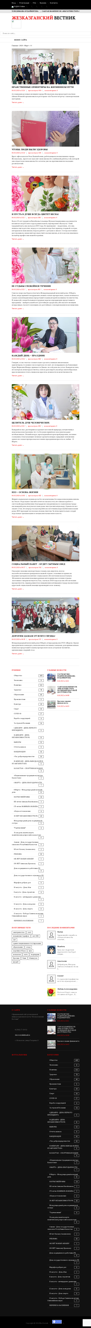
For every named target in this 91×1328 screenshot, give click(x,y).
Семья (28, 947)
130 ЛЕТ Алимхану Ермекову (25, 864)
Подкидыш (35, 954)
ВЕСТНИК (43, 18)
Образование (19, 695)
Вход (14, 3)
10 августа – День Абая (22, 887)
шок (30, 951)
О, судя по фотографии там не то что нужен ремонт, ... (68, 978)
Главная (15, 46)
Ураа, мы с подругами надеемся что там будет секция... (66, 950)
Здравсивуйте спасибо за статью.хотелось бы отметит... (67, 936)
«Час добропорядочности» (24, 756)
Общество (18, 676)
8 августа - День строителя (24, 892)
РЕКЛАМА (18, 854)
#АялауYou (33, 958)
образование (18, 947)
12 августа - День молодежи (24, 904)
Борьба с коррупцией (22, 718)
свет (29, 932)
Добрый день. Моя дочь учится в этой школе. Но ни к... (67, 965)
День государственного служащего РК (29, 875)
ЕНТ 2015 (35, 936)
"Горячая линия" (20, 828)
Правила (43, 3)
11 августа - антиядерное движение (27, 897)
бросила (16, 958)
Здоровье (17, 690)
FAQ (34, 3)
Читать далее (18, 102)
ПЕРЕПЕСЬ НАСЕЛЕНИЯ (23, 921)
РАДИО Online (19, 6)
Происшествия (19, 699)
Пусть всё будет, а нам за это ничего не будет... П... (67, 991)
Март (26, 46)
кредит (16, 962)
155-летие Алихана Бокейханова (26, 802)
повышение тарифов (21, 936)
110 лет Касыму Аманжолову (24, 849)
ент (14, 940)
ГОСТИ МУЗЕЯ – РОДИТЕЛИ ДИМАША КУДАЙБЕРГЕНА (66, 676)
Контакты (54, 3)
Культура (17, 704)
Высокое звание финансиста (64, 702)
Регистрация (24, 3)
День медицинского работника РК (27, 868)
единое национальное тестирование (27, 943)
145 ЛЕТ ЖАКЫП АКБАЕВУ (24, 859)
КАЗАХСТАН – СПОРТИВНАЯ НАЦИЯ (28, 768)
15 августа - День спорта (23, 909)
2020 (21, 46)
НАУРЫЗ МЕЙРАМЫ (22, 797)
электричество (19, 932)
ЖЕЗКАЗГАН (17, 954)
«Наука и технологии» (22, 811)
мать (26, 954)
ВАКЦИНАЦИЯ (19, 752)
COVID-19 (17, 714)
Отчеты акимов (20, 747)
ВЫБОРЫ (17, 742)
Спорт (16, 709)
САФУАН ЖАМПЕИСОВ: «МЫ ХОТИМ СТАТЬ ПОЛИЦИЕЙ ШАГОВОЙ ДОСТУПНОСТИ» (67, 689)
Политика (17, 685)
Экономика (18, 680)
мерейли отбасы (19, 951)
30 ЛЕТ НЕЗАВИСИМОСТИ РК (26, 816)
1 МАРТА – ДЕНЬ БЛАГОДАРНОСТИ (28, 783)
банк (24, 958)
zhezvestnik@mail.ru (22, 1035)
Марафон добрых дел (22, 883)
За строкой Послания (22, 723)
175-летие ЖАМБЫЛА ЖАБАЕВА (26, 806)
